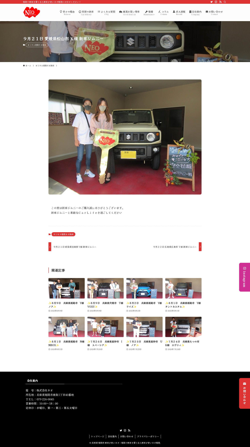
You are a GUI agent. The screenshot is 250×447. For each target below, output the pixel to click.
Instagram (245, 279)
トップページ (97, 436)
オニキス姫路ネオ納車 (37, 44)
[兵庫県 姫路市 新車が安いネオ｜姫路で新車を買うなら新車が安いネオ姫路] (31, 12)
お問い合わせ (245, 395)
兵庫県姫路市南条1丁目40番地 (55, 395)
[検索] (225, 2)
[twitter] (211, 2)
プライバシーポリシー (148, 436)
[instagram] (216, 2)
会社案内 (112, 436)
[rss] (220, 2)
